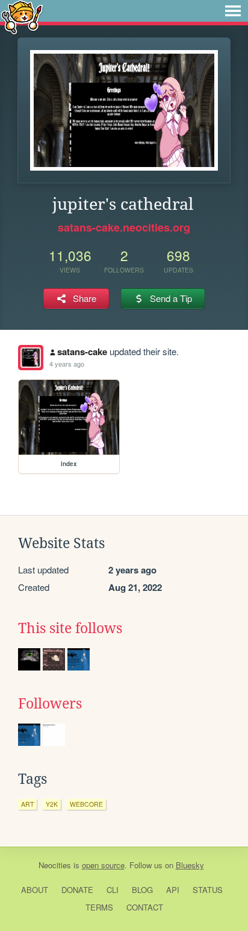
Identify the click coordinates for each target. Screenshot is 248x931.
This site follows (70, 628)
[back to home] (22, 16)
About (34, 889)
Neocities (55, 865)
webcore (86, 804)
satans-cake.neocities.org (124, 227)
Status (208, 889)
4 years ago (66, 363)
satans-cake (82, 351)
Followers (50, 704)
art (27, 804)
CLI (113, 889)
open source (103, 865)
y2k (52, 804)
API (172, 889)
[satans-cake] (30, 357)
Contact (144, 907)
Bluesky (190, 865)
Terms (99, 907)
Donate (77, 889)
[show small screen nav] (233, 11)
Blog (142, 889)
